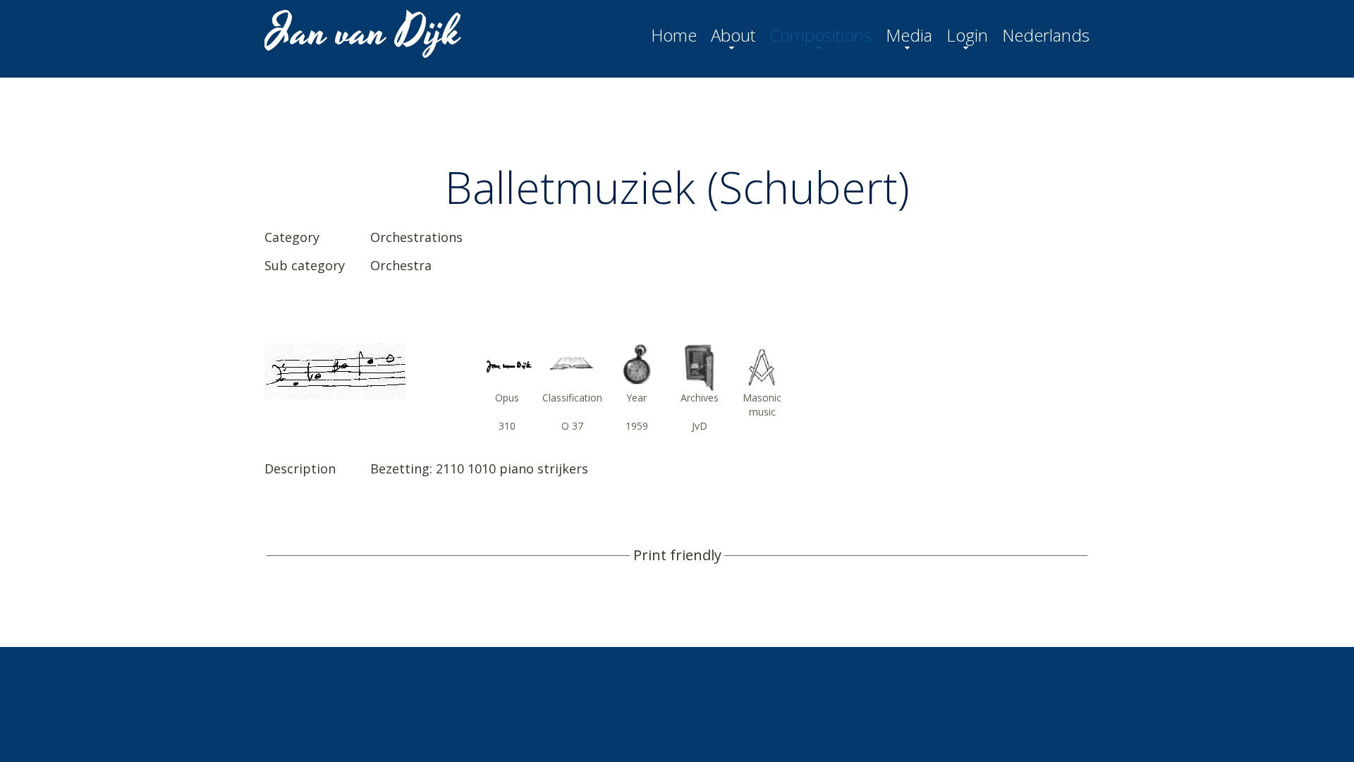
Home (674, 35)
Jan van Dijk (364, 32)
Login (967, 35)
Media (909, 35)
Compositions (820, 35)
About (733, 35)
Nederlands (1046, 35)
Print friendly (677, 555)
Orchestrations (416, 237)
